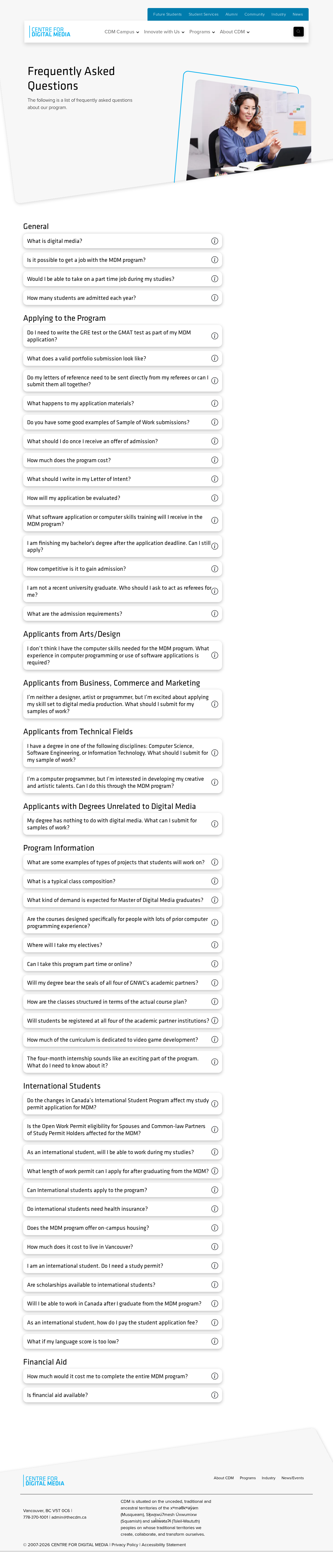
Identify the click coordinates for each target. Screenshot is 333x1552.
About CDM (224, 1478)
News (298, 14)
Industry (279, 14)
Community (255, 14)
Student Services (204, 14)
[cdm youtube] (306, 1518)
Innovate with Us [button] (162, 31)
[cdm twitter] (295, 1518)
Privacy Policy (125, 1545)
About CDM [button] (232, 31)
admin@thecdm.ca (68, 1517)
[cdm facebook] (285, 1518)
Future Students (167, 14)
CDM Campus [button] (119, 31)
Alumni (231, 14)
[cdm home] (46, 32)
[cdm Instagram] (274, 1518)
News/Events (293, 1478)
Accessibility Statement (164, 1545)
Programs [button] (199, 31)
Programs (248, 1478)
